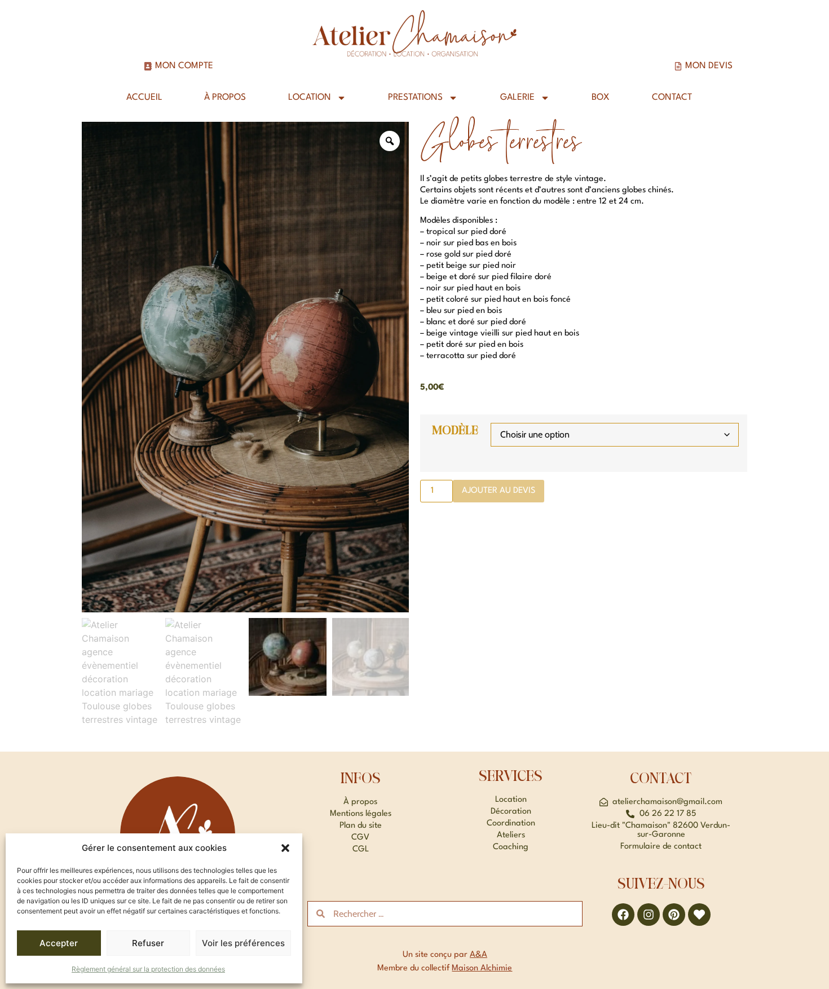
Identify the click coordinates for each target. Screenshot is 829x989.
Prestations (415, 97)
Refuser (148, 943)
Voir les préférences (243, 943)
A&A (478, 955)
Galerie (517, 97)
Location (309, 97)
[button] (285, 848)
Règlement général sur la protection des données (148, 969)
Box (601, 97)
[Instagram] (648, 914)
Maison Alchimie (482, 968)
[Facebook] (623, 914)
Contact (672, 97)
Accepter (58, 943)
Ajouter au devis (498, 491)
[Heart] (699, 914)
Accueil (144, 97)
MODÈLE (455, 431)
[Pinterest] (674, 914)
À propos (225, 97)
